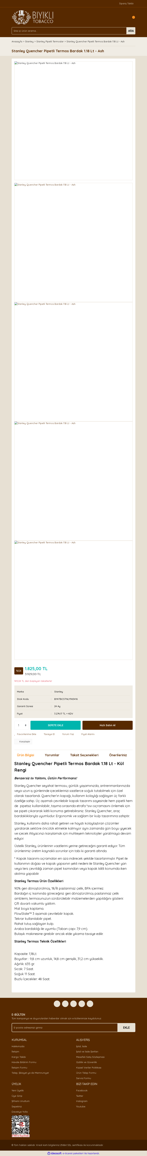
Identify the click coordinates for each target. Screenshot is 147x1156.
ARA (131, 31)
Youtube (80, 1106)
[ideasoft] (54, 1153)
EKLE (126, 1027)
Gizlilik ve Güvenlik (86, 1062)
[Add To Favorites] (25, 734)
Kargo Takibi (19, 1056)
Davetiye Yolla (20, 1111)
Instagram (81, 1101)
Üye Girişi (17, 1095)
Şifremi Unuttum (21, 1101)
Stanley (58, 691)
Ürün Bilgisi (25, 755)
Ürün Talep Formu (86, 1072)
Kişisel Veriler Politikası (88, 1067)
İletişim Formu (19, 1067)
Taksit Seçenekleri (84, 755)
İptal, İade (81, 1046)
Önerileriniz (118, 755)
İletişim (15, 1051)
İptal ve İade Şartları (87, 1051)
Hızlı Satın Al (107, 725)
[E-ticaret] (73, 1153)
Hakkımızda (18, 1046)
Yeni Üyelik (18, 1090)
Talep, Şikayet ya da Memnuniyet (30, 1072)
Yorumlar (52, 755)
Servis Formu (83, 1078)
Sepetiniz (17, 1106)
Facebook (81, 1090)
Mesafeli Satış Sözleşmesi (90, 1056)
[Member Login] (124, 17)
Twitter (79, 1095)
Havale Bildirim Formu (24, 1062)
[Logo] (33, 16)
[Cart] (131, 17)
